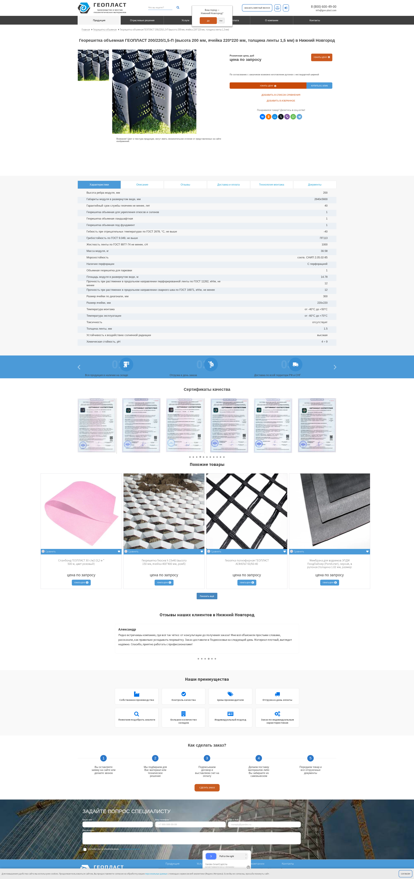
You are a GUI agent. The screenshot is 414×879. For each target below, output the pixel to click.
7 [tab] (210, 457)
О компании (271, 20)
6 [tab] (207, 457)
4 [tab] (200, 457)
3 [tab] (197, 457)
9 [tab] (217, 457)
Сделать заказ (207, 788)
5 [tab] (204, 457)
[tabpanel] (97, 426)
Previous (112, 639)
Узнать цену (321, 57)
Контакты (315, 20)
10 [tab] (221, 457)
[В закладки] (119, 551)
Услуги (185, 20)
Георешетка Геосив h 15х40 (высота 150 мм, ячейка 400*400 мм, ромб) (164, 562)
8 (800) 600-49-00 (323, 6)
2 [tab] (193, 457)
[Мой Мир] (275, 116)
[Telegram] (299, 116)
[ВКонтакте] (262, 116)
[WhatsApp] (293, 116)
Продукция (99, 20)
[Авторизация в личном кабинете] (286, 7)
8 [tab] (214, 457)
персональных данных (129, 849)
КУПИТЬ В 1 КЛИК (319, 86)
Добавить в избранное (281, 100)
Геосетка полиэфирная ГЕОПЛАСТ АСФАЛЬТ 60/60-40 (247, 562)
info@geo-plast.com (326, 10)
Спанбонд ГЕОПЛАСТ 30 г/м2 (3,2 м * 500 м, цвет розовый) (81, 562)
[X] (281, 116)
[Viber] (287, 116)
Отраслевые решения (142, 20)
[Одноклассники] (268, 116)
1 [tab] (190, 457)
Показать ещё (207, 596)
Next (338, 426)
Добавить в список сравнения (280, 95)
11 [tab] (224, 457)
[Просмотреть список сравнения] (277, 7)
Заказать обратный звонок (257, 8)
